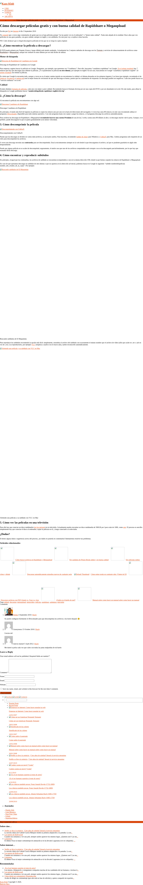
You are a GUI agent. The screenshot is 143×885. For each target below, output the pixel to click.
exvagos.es (11, 78)
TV (10, 14)
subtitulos (53, 602)
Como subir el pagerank (17, 740)
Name (2, 676)
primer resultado (5, 72)
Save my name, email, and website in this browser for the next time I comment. (30, 689)
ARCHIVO (8, 16)
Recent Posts (13, 705)
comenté (5, 35)
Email (2, 680)
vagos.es (3, 78)
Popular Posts (14, 703)
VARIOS (7, 12)
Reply (35, 615)
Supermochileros (11, 818)
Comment (4, 672)
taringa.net (20, 78)
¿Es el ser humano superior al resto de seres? (24, 778)
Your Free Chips (11, 814)
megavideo (30, 602)
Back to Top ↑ (5, 884)
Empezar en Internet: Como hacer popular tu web (26, 711)
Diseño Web (9, 810)
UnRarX (103, 137)
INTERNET (8, 10)
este (124, 527)
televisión (60, 602)
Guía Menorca (10, 812)
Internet (9, 20)
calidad (6, 602)
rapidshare (45, 602)
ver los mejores (39, 527)
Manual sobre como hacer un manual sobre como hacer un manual (32, 750)
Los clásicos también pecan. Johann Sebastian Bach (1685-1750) (32, 798)
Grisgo (7, 816)
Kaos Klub (4, 882)
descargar (13, 602)
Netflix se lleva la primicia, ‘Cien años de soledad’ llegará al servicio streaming (36, 759)
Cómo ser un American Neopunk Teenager (24, 721)
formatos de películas (19, 89)
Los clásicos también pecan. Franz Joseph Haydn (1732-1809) (31, 788)
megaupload (21, 602)
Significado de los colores (18, 730)
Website (3, 685)
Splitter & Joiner (82, 137)
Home (2, 20)
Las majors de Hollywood (13, 835)
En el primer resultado (125, 68)
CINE (6, 8)
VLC (33, 345)
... (71, 833)
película (38, 602)
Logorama (8, 839)
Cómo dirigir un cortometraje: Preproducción (20, 876)
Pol (9, 31)
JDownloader (12, 114)
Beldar (15, 615)
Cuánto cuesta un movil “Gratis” (20, 769)
